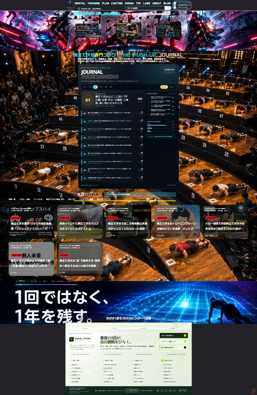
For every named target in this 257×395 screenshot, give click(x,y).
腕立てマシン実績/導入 (55, 199)
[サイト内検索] (168, 8)
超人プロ (71, 199)
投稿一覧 (12, 199)
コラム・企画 (24, 199)
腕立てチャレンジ (104, 199)
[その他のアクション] (51, 210)
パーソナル (38, 199)
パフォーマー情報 (86, 199)
